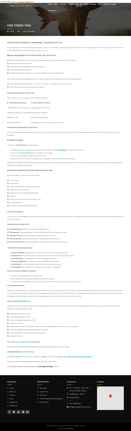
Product (63, 4)
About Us (13, 392)
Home (50, 4)
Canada (71, 4)
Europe (86, 4)
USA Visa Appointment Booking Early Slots (52, 399)
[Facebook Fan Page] (9, 412)
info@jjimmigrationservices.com (80, 407)
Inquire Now (14, 402)
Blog (99, 4)
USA (77, 4)
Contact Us (52, 10)
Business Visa (44, 402)
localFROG (69, 428)
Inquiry (93, 4)
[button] (110, 396)
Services (12, 395)
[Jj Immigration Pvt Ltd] (25, 4)
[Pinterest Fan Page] (23, 412)
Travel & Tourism (109, 4)
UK (81, 4)
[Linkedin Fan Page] (18, 412)
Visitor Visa (43, 395)
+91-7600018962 (75, 403)
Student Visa (44, 392)
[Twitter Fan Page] (14, 412)
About (56, 4)
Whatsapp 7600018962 (48, 361)
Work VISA (43, 388)
